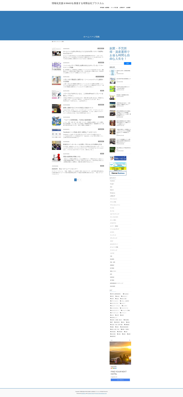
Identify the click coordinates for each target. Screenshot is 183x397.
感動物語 (112, 265)
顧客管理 (113, 336)
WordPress (83, 393)
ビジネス (112, 232)
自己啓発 (113, 334)
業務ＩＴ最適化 (125, 329)
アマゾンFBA (113, 202)
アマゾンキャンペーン (115, 205)
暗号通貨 (112, 268)
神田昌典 (120, 331)
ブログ (111, 241)
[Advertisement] (91, 23)
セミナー (123, 303)
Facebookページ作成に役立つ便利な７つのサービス (80, 132)
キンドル (112, 211)
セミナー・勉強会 (114, 226)
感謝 (113, 326)
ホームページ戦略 (114, 247)
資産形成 (112, 277)
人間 (118, 315)
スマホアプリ (113, 223)
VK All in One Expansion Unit (101, 393)
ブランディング (100, 76)
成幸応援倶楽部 (125, 326)
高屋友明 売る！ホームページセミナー (65, 169)
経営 (111, 274)
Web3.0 (112, 189)
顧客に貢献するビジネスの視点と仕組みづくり (78, 107)
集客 (124, 334)
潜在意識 (113, 331)
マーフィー (123, 312)
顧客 (129, 334)
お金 (118, 298)
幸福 (128, 322)
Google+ (112, 183)
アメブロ (112, 208)
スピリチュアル (115, 303)
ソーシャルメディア (114, 229)
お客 (113, 298)
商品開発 (112, 259)
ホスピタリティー (114, 244)
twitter (118, 296)
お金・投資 (124, 298)
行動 (119, 334)
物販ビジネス (113, 271)
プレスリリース (124, 308)
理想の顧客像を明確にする (71, 156)
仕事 (123, 315)
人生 (113, 315)
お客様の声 (100, 48)
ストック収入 (113, 220)
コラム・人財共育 (125, 301)
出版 (111, 256)
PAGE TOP (177, 384)
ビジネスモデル (115, 308)
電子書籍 (112, 280)
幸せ (123, 322)
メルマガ (112, 253)
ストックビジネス (114, 217)
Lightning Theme (91, 393)
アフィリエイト (113, 199)
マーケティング (113, 250)
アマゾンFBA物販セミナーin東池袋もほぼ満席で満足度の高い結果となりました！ (124, 141)
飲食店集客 (112, 286)
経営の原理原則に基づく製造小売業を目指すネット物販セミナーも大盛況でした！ (124, 122)
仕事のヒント (114, 317)
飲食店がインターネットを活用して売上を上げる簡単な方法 (82, 144)
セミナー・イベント (116, 305)
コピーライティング (114, 214)
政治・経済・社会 (115, 329)
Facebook (101, 62)
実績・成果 (112, 262)
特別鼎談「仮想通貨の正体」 (123, 94)
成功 (118, 326)
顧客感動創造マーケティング (116, 283)
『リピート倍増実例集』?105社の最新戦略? (77, 120)
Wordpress (112, 192)
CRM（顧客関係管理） (116, 293)
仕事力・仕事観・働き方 (117, 319)
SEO (102, 90)
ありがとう (124, 296)
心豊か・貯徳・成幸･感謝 (117, 324)
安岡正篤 (117, 322)
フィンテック (113, 235)
